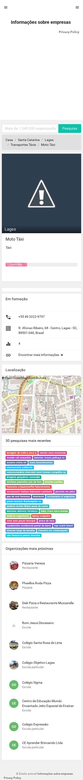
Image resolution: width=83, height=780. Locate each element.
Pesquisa (69, 128)
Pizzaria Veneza (33, 563)
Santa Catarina (29, 140)
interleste (38, 496)
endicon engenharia (18, 515)
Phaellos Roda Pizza (36, 583)
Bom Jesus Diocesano (38, 623)
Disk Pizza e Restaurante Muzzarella (48, 603)
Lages (49, 140)
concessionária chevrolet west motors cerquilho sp (36, 472)
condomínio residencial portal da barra (29, 525)
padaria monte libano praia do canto (27, 506)
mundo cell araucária (19, 457)
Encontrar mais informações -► (41, 355)
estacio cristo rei (16, 462)
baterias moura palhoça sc (49, 457)
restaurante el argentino (61, 496)
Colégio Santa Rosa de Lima (42, 643)
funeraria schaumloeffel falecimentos (28, 486)
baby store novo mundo (54, 511)
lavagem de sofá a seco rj (21, 452)
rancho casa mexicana (53, 452)
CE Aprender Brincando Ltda (42, 743)
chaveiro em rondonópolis (53, 530)
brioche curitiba (54, 481)
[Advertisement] (41, 78)
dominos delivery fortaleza (22, 511)
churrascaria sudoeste (20, 467)
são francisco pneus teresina (23, 535)
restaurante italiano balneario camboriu (29, 491)
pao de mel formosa (18, 496)
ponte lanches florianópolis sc (24, 501)
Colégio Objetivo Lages (38, 662)
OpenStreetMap (16, 378)
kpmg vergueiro (41, 515)
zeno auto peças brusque (21, 520)
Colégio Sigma (32, 682)
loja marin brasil (63, 525)
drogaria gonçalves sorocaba (23, 477)
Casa (9, 140)
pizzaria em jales (65, 491)
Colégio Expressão (35, 724)
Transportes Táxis (23, 145)
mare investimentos (41, 462)
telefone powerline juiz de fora (24, 481)
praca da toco (46, 520)
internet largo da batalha (21, 530)
